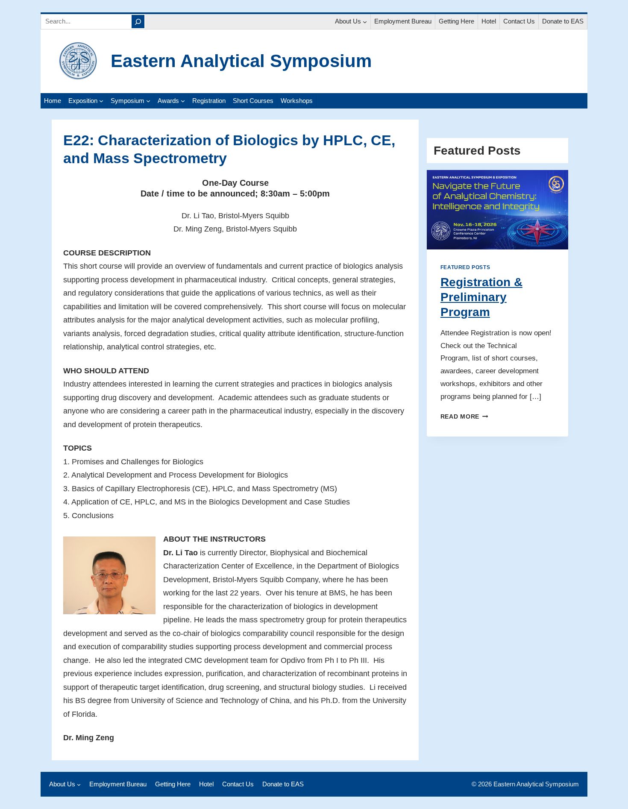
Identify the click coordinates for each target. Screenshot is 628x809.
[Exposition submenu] (101, 101)
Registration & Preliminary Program (481, 297)
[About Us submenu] (365, 22)
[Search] (138, 21)
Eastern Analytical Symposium (241, 61)
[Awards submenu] (183, 101)
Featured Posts (465, 267)
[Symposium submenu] (148, 101)
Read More (462, 416)
